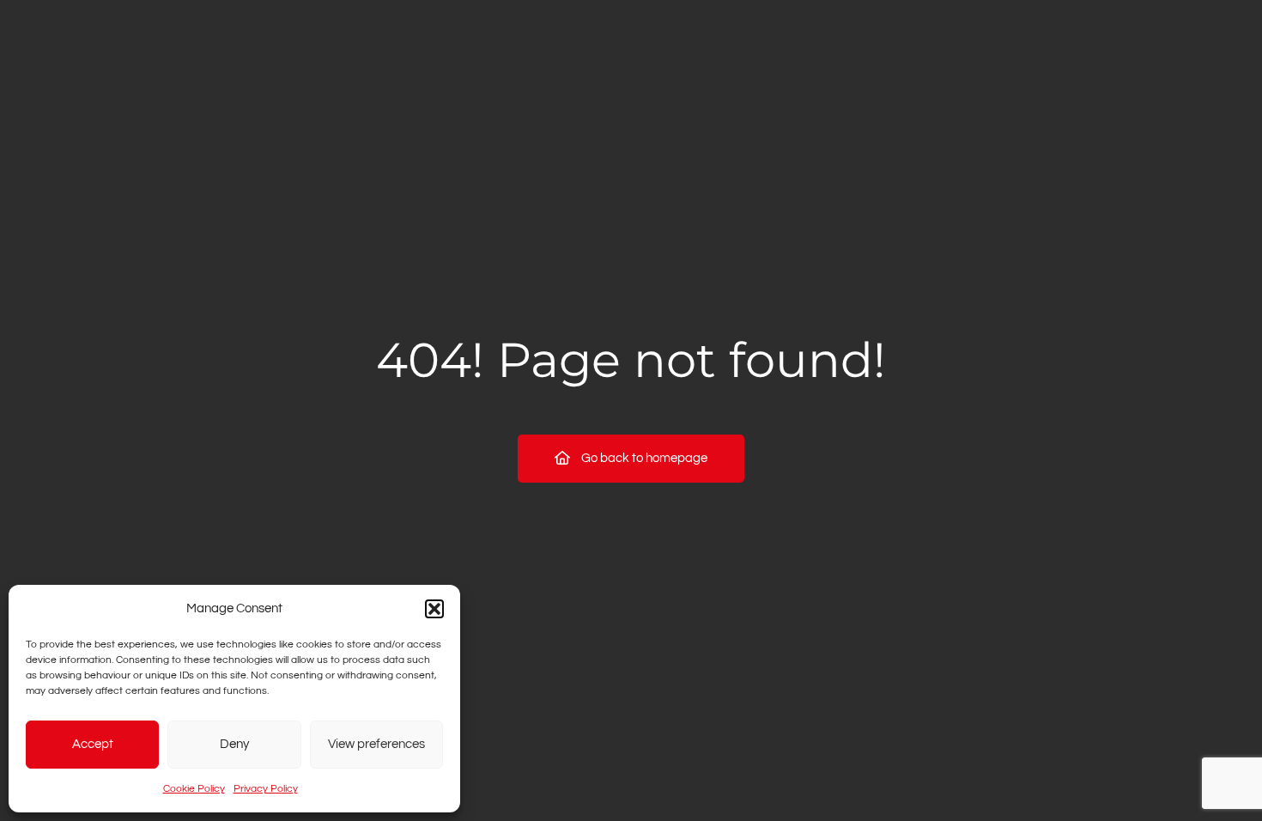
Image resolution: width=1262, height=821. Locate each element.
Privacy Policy (266, 788)
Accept (92, 744)
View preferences (376, 744)
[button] (434, 608)
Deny (234, 744)
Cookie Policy (194, 788)
